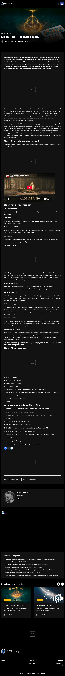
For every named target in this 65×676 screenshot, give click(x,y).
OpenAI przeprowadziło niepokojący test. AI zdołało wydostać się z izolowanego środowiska (30, 570)
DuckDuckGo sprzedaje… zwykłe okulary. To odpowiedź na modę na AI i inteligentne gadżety (30, 559)
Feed (57, 669)
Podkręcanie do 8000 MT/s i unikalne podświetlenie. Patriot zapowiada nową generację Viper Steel (31, 575)
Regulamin (59, 663)
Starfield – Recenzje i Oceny (44, 605)
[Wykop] (11, 448)
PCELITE (3, 34)
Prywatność (59, 665)
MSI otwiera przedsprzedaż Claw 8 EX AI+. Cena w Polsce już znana (23, 567)
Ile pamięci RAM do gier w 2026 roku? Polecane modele (20, 562)
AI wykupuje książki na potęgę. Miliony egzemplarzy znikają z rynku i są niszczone (26, 564)
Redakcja (58, 667)
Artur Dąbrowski (24, 492)
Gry (24, 479)
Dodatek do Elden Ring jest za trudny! (14, 605)
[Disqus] (32, 530)
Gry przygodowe (33, 479)
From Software (15, 479)
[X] (8, 448)
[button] (62, 3)
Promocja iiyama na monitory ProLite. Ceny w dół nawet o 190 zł (22, 572)
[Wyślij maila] (18, 498)
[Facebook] (5, 448)
